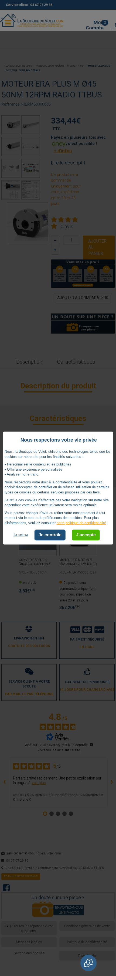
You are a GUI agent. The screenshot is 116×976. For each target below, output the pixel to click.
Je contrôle (50, 535)
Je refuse (20, 535)
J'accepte (86, 535)
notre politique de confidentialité (81, 523)
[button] (88, 963)
